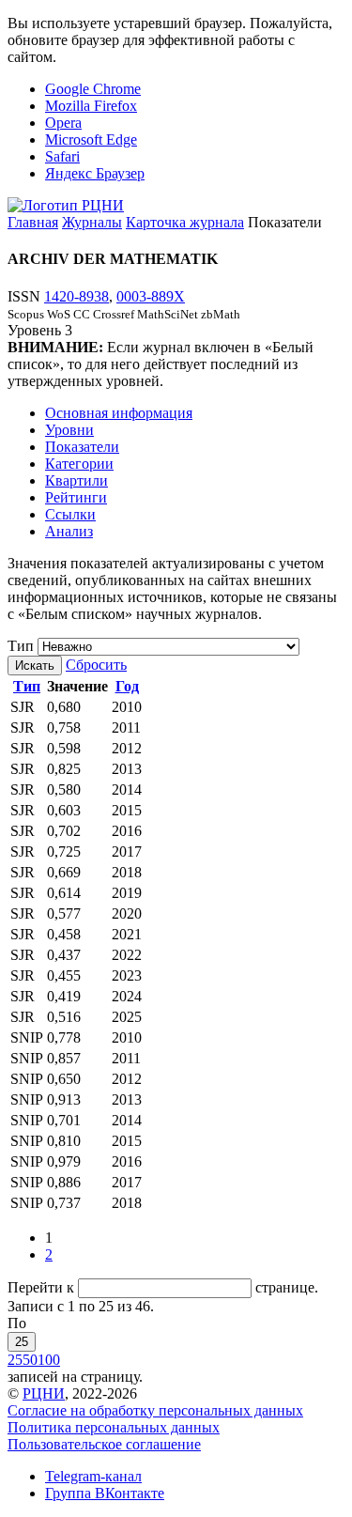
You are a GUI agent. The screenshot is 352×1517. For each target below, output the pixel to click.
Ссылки (70, 514)
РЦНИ (44, 1393)
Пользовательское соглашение (104, 1444)
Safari (62, 156)
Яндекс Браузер (95, 173)
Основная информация (118, 413)
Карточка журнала (185, 222)
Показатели (82, 447)
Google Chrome (93, 89)
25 (21, 1342)
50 (30, 1360)
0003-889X (150, 296)
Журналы (92, 222)
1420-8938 (76, 296)
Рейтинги (76, 497)
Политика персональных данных (114, 1427)
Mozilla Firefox (91, 106)
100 (49, 1360)
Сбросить (96, 665)
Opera (63, 123)
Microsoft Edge (91, 139)
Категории (79, 464)
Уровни (69, 430)
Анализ (69, 531)
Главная (33, 222)
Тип (21, 646)
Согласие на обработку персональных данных (155, 1410)
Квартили (76, 480)
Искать (34, 665)
